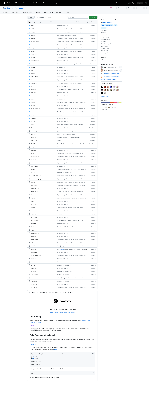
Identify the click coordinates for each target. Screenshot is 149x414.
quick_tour (33, 92)
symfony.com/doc (107, 22)
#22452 (62, 249)
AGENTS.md (34, 137)
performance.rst (35, 233)
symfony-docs (17, 8)
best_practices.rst (35, 147)
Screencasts (71, 312)
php (115, 25)
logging (32, 86)
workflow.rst (34, 287)
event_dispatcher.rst (36, 175)
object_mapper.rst (35, 226)
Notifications (123, 7)
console (33, 51)
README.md (34, 143)
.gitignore (33, 134)
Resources (26, 3)
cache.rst (33, 153)
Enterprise (46, 3)
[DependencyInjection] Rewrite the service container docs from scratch (75, 28)
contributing (34, 54)
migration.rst (34, 217)
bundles (33, 38)
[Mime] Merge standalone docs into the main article (70, 57)
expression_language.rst (37, 179)
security (33, 102)
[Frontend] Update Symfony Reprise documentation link (71, 185)
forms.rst (33, 182)
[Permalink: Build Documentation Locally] (29, 335)
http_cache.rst (34, 191)
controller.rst (34, 163)
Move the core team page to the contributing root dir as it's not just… (74, 32)
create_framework (35, 60)
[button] (93, 354)
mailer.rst (33, 207)
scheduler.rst (34, 246)
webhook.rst (34, 284)
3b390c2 (78, 21)
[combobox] (78, 17)
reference (33, 96)
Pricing (54, 3)
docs (103, 25)
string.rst (33, 265)
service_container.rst (36, 255)
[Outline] (95, 292)
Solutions (18, 3)
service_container (35, 108)
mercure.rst (33, 210)
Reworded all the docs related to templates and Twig (70, 76)
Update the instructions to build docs (66, 134)
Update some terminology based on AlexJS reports (70, 124)
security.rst (33, 249)
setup (32, 111)
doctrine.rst (33, 169)
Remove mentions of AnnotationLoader (66, 35)
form (32, 70)
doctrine (33, 67)
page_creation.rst (35, 230)
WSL (55, 349)
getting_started (34, 76)
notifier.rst (33, 223)
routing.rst (33, 242)
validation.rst (34, 278)
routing (32, 99)
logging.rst (33, 204)
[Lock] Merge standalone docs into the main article (69, 51)
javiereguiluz (34, 22)
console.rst (33, 159)
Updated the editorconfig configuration (67, 131)
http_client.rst (34, 195)
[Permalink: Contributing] (29, 316)
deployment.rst (34, 166)
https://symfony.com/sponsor (111, 73)
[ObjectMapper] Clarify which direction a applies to (72, 226)
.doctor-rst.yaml (35, 127)
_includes (33, 35)
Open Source (37, 3)
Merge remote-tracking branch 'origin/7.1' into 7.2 (69, 64)
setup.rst (33, 262)
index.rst (33, 198)
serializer (33, 105)
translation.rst (34, 274)
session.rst (33, 258)
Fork (132, 7)
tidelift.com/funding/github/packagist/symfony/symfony (118, 76)
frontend (33, 73)
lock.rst (32, 201)
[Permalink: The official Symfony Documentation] (29, 309)
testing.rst (33, 271)
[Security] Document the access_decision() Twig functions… (79, 249)
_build (32, 28)
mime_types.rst (34, 220)
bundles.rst (33, 150)
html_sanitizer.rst (35, 188)
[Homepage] (3, 3)
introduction (34, 83)
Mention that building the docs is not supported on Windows (72, 143)
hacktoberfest (109, 25)
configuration (34, 48)
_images (33, 32)
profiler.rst (33, 236)
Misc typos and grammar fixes (64, 172)
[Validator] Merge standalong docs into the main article (70, 278)
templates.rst (34, 268)
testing (32, 115)
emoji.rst (33, 172)
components (34, 44)
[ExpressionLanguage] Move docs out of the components (71, 169)
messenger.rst (34, 214)
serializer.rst (34, 252)
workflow (33, 121)
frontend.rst (34, 185)
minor (58, 249)
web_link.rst (34, 281)
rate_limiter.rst (34, 239)
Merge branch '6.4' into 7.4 (45, 22)
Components (63, 312)
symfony (7, 8)
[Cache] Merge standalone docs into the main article (70, 41)
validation (33, 118)
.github (32, 25)
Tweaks (59, 140)
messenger (33, 89)
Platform (9, 3)
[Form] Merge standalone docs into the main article (69, 83)
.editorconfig (34, 131)
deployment (34, 64)
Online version (54, 312)
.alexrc (32, 124)
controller (33, 57)
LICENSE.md (34, 140)
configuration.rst (35, 156)
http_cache (33, 80)
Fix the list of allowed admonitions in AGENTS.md (69, 137)
